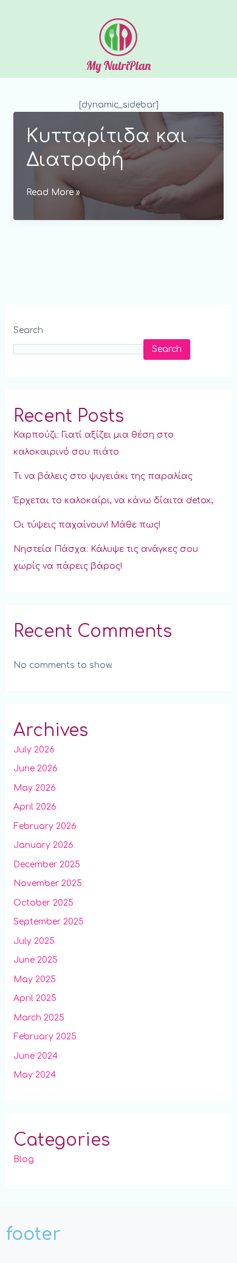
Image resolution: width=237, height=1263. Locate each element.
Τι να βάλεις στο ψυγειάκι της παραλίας (103, 476)
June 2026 (35, 768)
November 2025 (47, 883)
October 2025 (43, 902)
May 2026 (34, 788)
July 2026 (34, 749)
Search (28, 330)
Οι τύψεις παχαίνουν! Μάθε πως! (86, 524)
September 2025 (48, 921)
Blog (23, 1159)
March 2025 (38, 1017)
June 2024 (35, 1056)
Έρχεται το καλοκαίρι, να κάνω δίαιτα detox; (113, 500)
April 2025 (35, 998)
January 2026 (43, 845)
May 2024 (34, 1074)
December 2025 (46, 864)
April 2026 (35, 806)
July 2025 (34, 941)
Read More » (53, 194)
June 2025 (35, 960)
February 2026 (45, 826)
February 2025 (45, 1036)
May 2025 (34, 979)
